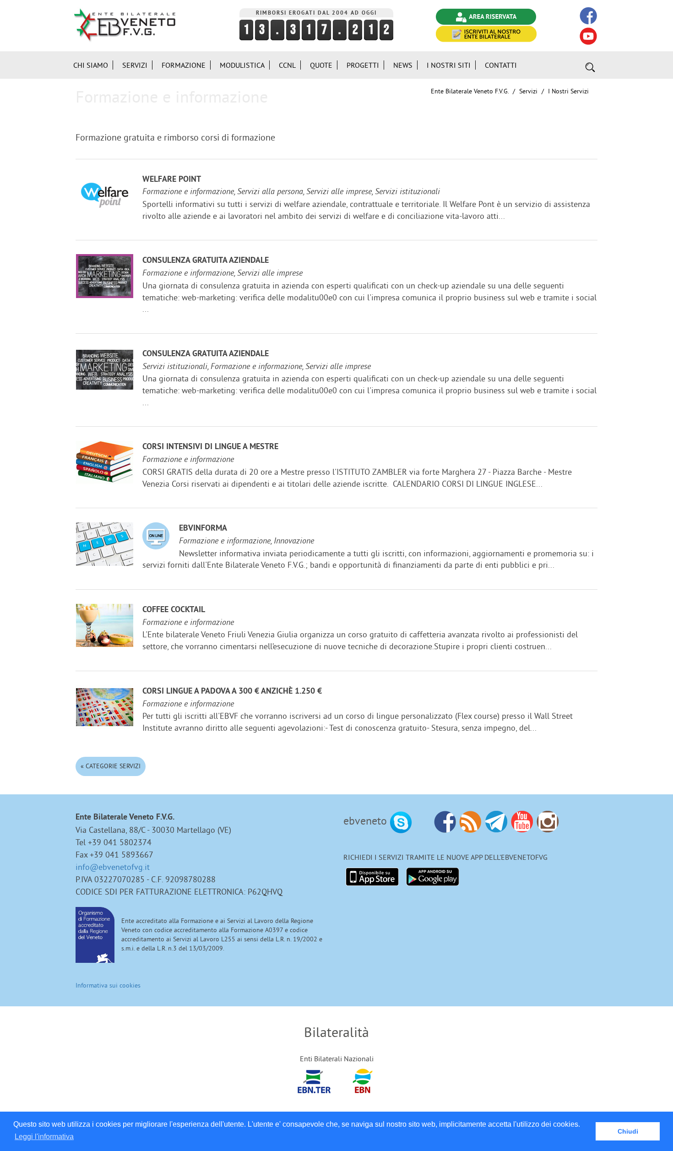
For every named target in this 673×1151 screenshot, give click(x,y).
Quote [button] (321, 65)
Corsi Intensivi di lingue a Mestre (210, 447)
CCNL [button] (287, 65)
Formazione (184, 65)
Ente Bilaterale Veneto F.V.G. (470, 91)
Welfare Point (171, 179)
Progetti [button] (363, 65)
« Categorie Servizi (111, 766)
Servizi (528, 91)
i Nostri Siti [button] (449, 65)
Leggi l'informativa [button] (44, 1136)
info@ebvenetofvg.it (113, 867)
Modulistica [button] (242, 65)
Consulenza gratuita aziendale (205, 260)
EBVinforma (203, 528)
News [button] (402, 65)
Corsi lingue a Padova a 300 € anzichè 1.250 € (232, 691)
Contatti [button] (501, 65)
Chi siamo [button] (90, 65)
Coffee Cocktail (173, 610)
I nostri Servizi (568, 91)
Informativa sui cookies (108, 985)
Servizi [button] (134, 65)
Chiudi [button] (628, 1131)
